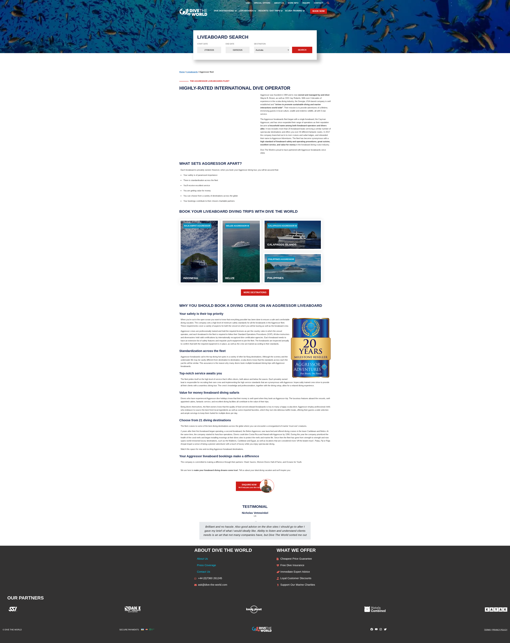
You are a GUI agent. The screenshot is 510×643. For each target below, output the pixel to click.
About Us (202, 558)
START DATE (202, 44)
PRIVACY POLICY (499, 630)
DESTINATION (260, 44)
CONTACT (318, 3)
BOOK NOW (319, 11)
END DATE (230, 44)
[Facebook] (371, 630)
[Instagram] (380, 630)
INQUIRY (306, 3)
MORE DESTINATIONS (255, 292)
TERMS (487, 630)
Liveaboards (192, 72)
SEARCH (302, 50)
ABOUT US (279, 3)
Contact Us (203, 571)
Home (182, 72)
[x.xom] (385, 630)
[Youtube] (376, 630)
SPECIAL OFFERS (262, 3)
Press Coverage (206, 565)
